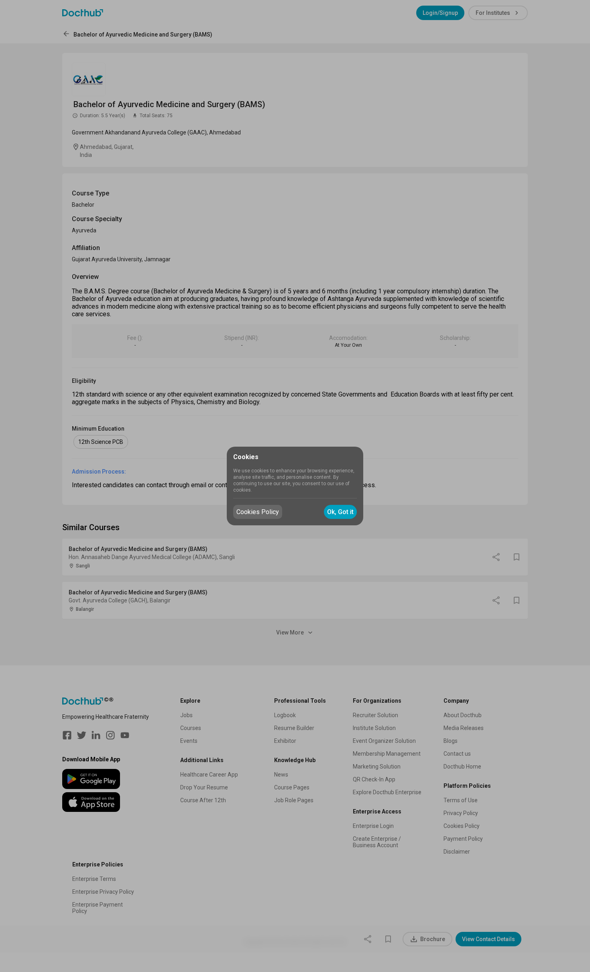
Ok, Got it (340, 512)
